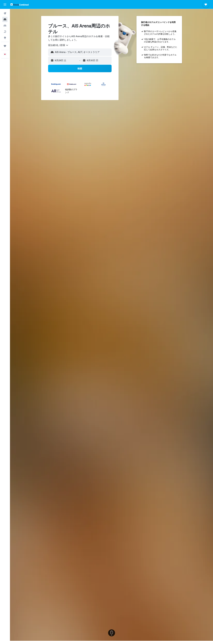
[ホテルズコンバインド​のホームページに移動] (19, 4)
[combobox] (58, 45)
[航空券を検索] (5, 13)
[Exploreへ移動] (5, 38)
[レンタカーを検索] (5, 25)
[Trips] (5, 46)
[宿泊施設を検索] (5, 19)
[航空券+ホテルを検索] (5, 32)
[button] (5, 4)
